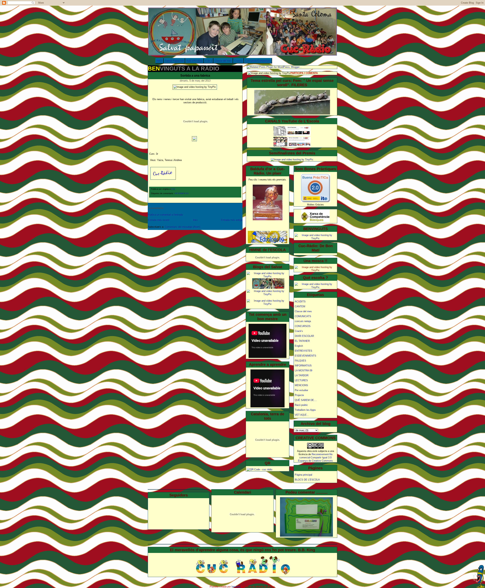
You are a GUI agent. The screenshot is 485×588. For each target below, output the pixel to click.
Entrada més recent (158, 220)
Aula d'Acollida (194, 60)
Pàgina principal (303, 474)
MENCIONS (301, 385)
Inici (195, 220)
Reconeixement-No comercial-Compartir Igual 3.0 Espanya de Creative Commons (315, 457)
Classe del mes (223, 60)
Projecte (299, 395)
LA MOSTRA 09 (303, 370)
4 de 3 (208, 60)
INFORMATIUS (181, 193)
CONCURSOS (303, 326)
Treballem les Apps (305, 409)
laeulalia (236, 586)
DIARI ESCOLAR (304, 336)
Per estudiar (301, 390)
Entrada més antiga (231, 220)
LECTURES (301, 380)
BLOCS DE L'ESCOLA (307, 479)
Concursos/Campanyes (258, 60)
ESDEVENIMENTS (305, 355)
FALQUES (300, 360)
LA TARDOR (301, 375)
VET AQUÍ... (302, 414)
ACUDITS (300, 301)
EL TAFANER (302, 340)
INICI (159, 60)
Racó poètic (301, 405)
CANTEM (300, 306)
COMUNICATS (303, 316)
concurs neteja (303, 321)
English (299, 345)
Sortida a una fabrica (195, 75)
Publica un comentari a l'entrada (165, 214)
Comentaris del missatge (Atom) (182, 226)
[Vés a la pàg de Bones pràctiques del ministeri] (315, 201)
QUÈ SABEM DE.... (306, 400)
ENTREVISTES (303, 350)
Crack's (238, 60)
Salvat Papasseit (174, 60)
